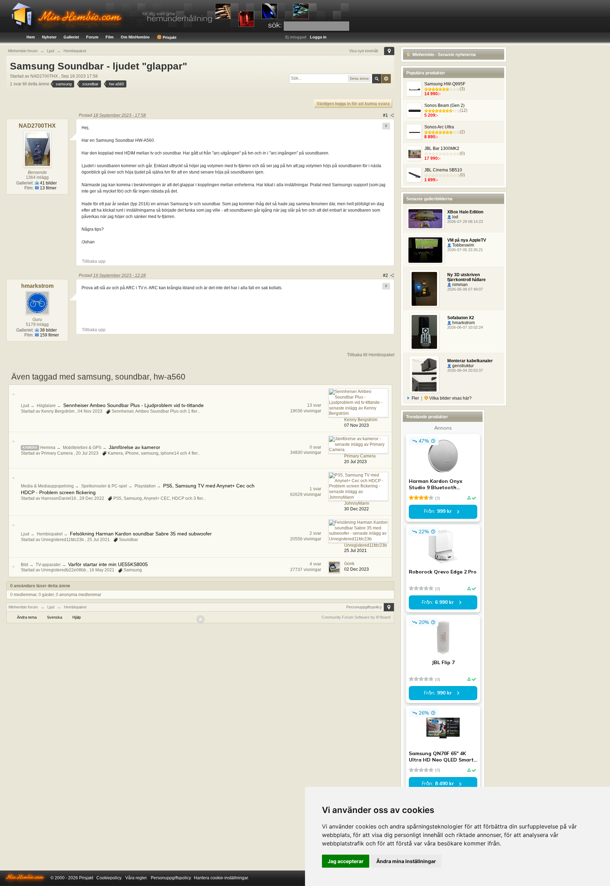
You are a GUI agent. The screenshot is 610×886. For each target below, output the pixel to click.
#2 (386, 275)
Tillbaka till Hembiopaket (370, 354)
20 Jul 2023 (355, 461)
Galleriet (71, 37)
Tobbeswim (462, 245)
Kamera (30, 447)
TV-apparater (48, 564)
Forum (92, 37)
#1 (386, 115)
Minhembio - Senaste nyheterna (443, 54)
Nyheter (49, 37)
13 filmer (47, 188)
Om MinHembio (135, 37)
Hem (30, 37)
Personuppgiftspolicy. (171, 877)
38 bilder (48, 330)
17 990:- (432, 158)
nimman (459, 284)
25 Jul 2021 (355, 550)
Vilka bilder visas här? (450, 398)
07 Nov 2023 (356, 425)
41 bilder (48, 183)
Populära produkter (425, 73)
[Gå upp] (200, 619)
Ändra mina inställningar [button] (406, 861)
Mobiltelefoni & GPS (82, 447)
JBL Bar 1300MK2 (441, 148)
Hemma (47, 447)
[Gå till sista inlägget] (13, 394)
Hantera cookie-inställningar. (221, 877)
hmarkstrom (463, 322)
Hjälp (76, 617)
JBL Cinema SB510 (443, 170)
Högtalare (46, 405)
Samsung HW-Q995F (444, 83)
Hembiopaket (49, 534)
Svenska (54, 617)
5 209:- (431, 115)
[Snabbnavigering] (389, 51)
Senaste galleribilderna (429, 198)
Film (110, 37)
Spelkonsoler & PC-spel (104, 486)
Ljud (25, 405)
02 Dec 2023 (356, 569)
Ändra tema (27, 617)
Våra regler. (136, 877)
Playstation (145, 486)
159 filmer (49, 335)
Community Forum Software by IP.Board (356, 617)
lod (454, 216)
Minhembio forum (23, 607)
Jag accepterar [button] (346, 861)
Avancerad (386, 78)
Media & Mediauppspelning (47, 486)
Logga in (318, 37)
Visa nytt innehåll (363, 51)
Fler (415, 398)
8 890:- (431, 136)
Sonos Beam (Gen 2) (444, 105)
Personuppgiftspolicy (364, 607)
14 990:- (432, 93)
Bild (24, 564)
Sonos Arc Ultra (439, 127)
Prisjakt (169, 37)
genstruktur (462, 365)
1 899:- (431, 179)
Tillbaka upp (94, 261)
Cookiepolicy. (109, 877)
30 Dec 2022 (356, 508)
